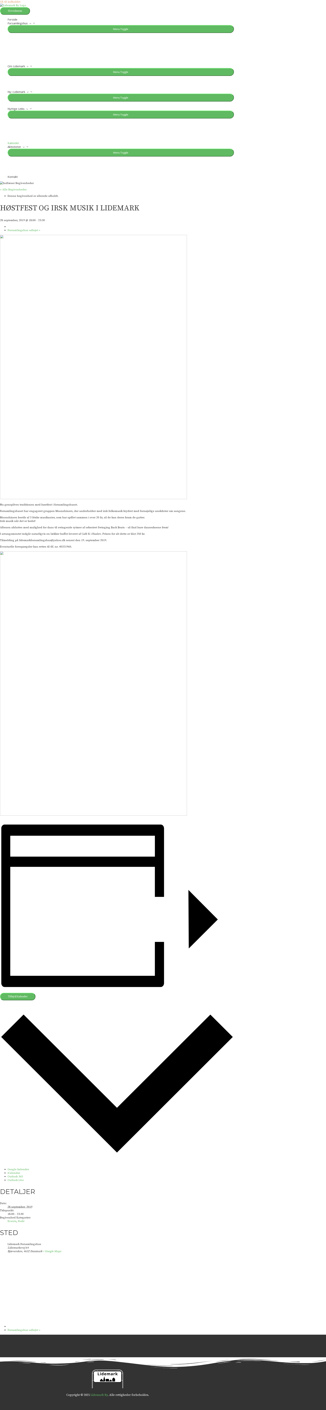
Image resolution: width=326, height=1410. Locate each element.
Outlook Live (16, 1180)
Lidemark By (99, 1395)
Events (12, 1221)
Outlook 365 (15, 1176)
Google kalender (18, 1169)
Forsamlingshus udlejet (24, 230)
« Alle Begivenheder (13, 189)
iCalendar (14, 1173)
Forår (21, 1221)
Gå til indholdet (10, 2)
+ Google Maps (52, 1251)
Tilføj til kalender (18, 996)
